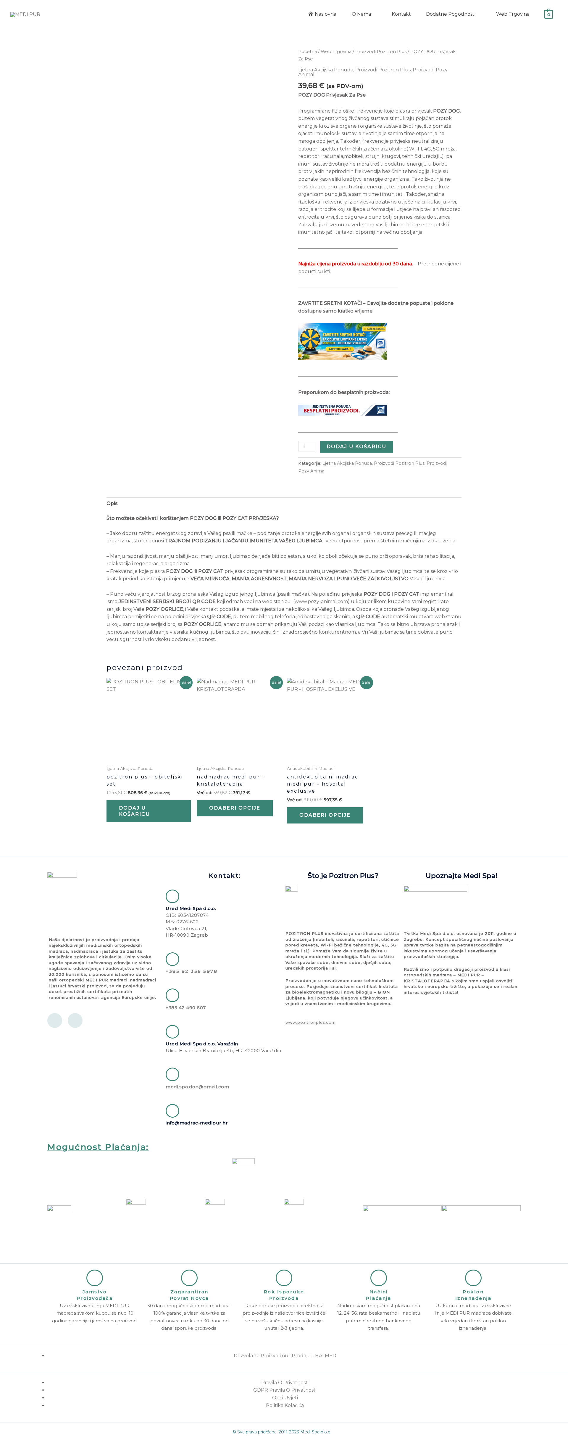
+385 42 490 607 (186, 1007)
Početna (307, 51)
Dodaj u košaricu (356, 446)
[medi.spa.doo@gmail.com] (172, 1074)
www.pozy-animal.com (321, 601)
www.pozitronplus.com (310, 1022)
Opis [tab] (112, 503)
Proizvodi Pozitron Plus (380, 51)
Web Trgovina (336, 51)
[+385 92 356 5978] (172, 959)
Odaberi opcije (234, 808)
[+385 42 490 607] (172, 995)
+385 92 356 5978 (191, 971)
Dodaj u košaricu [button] (134, 811)
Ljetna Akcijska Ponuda (325, 70)
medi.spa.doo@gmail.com (197, 1086)
